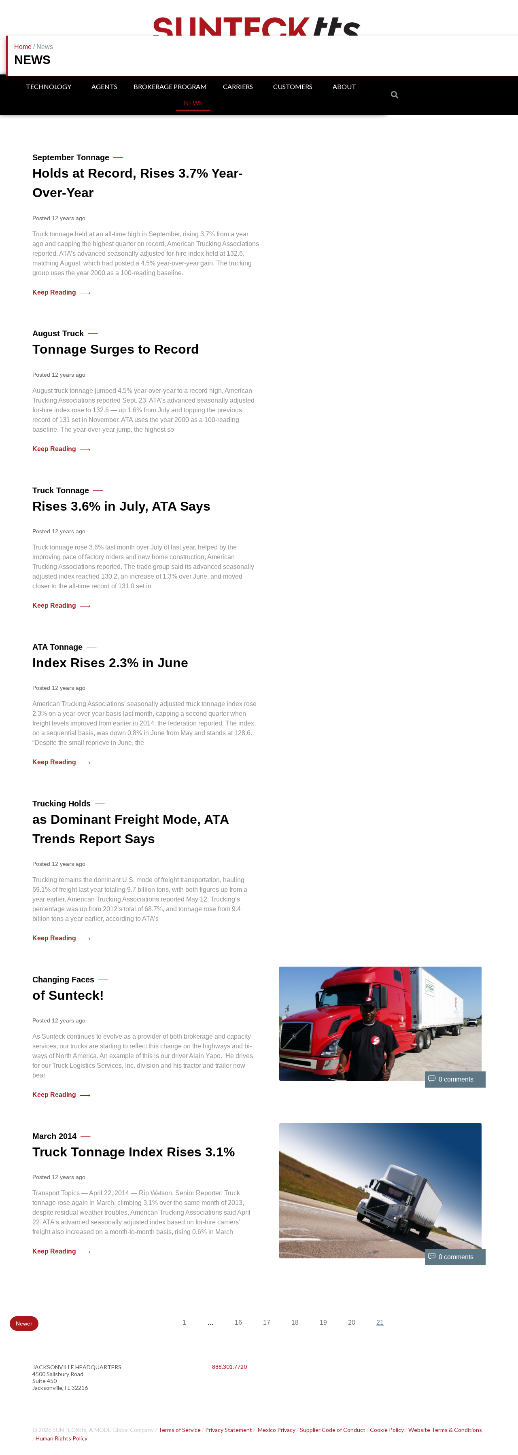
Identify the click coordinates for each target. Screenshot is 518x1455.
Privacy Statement (228, 1429)
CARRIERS (238, 86)
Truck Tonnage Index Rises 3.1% (133, 1145)
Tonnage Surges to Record (115, 342)
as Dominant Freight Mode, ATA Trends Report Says (130, 822)
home (23, 46)
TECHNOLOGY (48, 86)
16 (238, 1322)
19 (323, 1322)
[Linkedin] (222, 1388)
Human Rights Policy (61, 1438)
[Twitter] (244, 1388)
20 (351, 1322)
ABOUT (344, 86)
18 (295, 1322)
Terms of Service (179, 1429)
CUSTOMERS (292, 86)
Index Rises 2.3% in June (110, 656)
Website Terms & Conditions (445, 1429)
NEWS (193, 102)
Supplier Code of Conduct (332, 1429)
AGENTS (104, 86)
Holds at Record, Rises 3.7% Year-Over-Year (137, 176)
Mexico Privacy (276, 1429)
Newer (24, 1323)
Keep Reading (54, 292)
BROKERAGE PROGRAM (170, 86)
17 (266, 1322)
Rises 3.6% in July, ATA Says (121, 499)
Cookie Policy (387, 1429)
